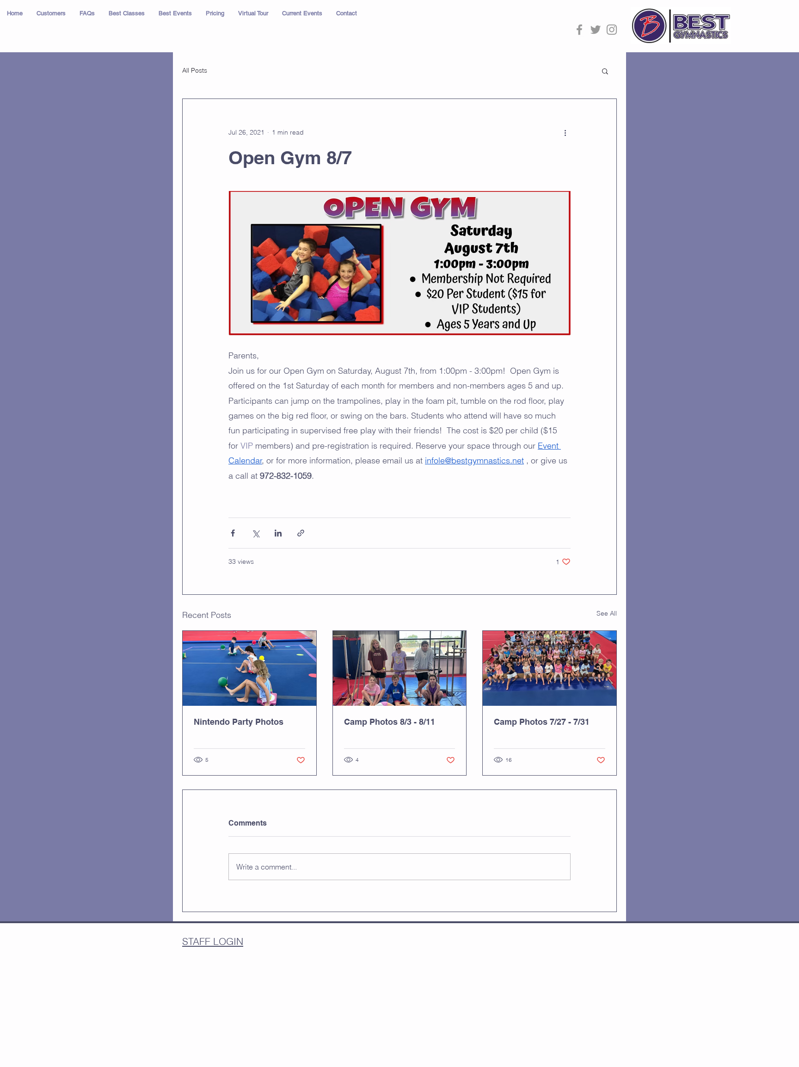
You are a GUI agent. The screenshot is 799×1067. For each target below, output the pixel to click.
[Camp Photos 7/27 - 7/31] (549, 668)
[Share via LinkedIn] (278, 533)
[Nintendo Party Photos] (249, 668)
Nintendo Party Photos (238, 722)
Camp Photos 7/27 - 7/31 (542, 722)
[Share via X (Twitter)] (255, 533)
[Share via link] (300, 533)
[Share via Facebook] (232, 533)
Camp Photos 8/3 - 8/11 (389, 722)
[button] (51, 13)
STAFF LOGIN (212, 941)
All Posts (194, 70)
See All (606, 613)
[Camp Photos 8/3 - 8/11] (400, 668)
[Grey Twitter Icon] (595, 30)
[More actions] (565, 132)
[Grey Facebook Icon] (579, 30)
